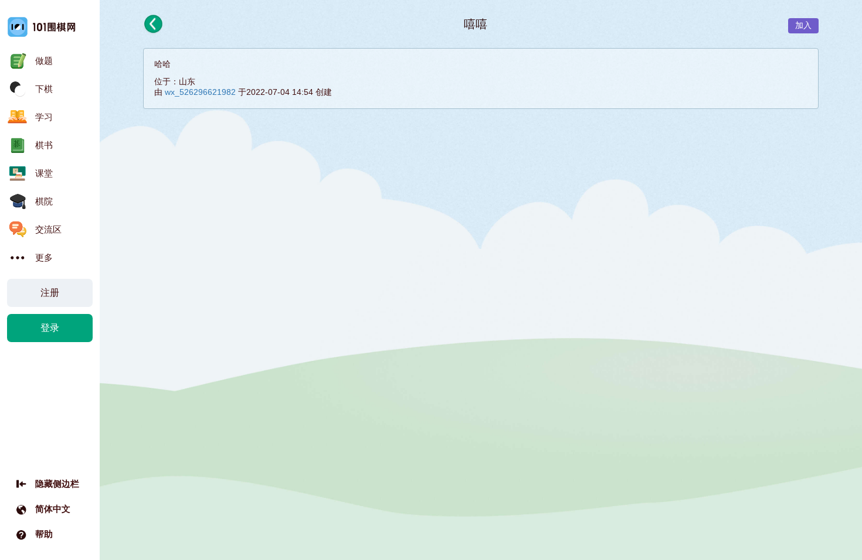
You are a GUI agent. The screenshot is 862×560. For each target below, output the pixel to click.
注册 (49, 293)
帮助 (44, 534)
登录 (49, 328)
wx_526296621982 (200, 92)
